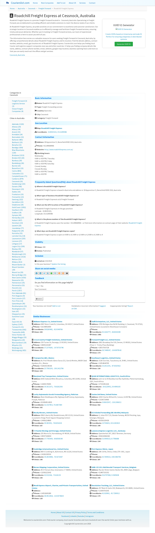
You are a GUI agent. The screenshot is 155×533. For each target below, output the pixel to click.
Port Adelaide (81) (19, 293)
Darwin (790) (17, 186)
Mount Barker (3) (18, 264)
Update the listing (58, 264)
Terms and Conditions (95, 512)
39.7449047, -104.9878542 (111, 350)
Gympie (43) (16, 215)
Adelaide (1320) (18, 124)
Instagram (89, 516)
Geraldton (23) (17, 202)
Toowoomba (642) (19, 329)
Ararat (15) (16, 132)
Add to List (56, 306)
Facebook (65, 516)
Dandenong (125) (18, 184)
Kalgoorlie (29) (18, 231)
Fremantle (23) (18, 197)
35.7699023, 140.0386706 (111, 457)
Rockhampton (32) (19, 306)
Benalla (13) (16, 145)
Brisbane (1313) (18, 155)
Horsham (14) (17, 223)
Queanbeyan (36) (18, 303)
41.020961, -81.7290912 (111, 493)
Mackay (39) (16, 249)
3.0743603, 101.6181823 (111, 423)
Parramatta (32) (18, 285)
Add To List (61, 3)
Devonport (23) (18, 189)
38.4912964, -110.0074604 (54, 496)
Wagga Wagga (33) (19, 337)
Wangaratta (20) (18, 340)
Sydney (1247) (17, 324)
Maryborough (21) (19, 254)
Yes (38, 286)
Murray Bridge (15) (19, 275)
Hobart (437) (17, 220)
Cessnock (31, 8)
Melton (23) (16, 259)
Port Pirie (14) (17, 301)
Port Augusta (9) (18, 296)
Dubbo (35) (16, 192)
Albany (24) (16, 127)
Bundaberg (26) (18, 163)
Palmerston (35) (18, 283)
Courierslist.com (20, 3)
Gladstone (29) (17, 205)
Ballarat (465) (17, 140)
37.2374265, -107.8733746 (54, 347)
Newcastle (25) (18, 280)
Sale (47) (15, 311)
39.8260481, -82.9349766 (53, 329)
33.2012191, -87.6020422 (111, 366)
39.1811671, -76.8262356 (53, 386)
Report (130, 306)
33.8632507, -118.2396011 (111, 402)
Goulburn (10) (17, 210)
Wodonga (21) (17, 348)
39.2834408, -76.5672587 (53, 457)
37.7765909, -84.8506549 (53, 438)
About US (72, 3)
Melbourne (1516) (19, 257)
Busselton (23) (17, 168)
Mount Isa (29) (17, 272)
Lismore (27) (17, 241)
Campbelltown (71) (19, 176)
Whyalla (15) (17, 345)
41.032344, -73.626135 (52, 475)
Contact (92, 3)
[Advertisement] (77, 73)
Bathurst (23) (17, 142)
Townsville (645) (18, 332)
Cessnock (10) (17, 181)
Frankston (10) (17, 194)
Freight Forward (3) (19, 101)
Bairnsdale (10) (18, 137)
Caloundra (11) (17, 173)
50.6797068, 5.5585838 (110, 475)
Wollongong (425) (19, 350)
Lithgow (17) (17, 244)
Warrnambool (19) (19, 342)
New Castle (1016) (19, 277)
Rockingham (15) (18, 309)
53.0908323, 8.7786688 (110, 438)
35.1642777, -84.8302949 (111, 332)
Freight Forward (44, 8)
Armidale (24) (17, 134)
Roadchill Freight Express (51, 128)
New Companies (47, 3)
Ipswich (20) (16, 225)
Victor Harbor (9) (18, 335)
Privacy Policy (80, 512)
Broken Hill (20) (18, 158)
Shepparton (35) (18, 314)
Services (82, 3)
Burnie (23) (16, 166)
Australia (21, 8)
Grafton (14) (16, 212)
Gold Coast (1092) (19, 207)
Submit (39, 299)
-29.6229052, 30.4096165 (111, 386)
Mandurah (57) (17, 251)
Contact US (69, 512)
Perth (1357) (17, 290)
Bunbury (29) (17, 160)
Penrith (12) (16, 288)
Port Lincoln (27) (18, 298)
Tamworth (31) (18, 327)
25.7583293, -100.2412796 (54, 368)
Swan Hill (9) (17, 322)
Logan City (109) (18, 246)
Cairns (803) (16, 171)
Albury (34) (16, 129)
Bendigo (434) (17, 147)
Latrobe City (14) (18, 236)
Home (35, 3)
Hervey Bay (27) (18, 218)
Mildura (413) (17, 262)
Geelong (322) (17, 199)
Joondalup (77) (18, 228)
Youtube (81, 516)
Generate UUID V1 (124, 44)
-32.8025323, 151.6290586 (57, 132)
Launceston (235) (18, 238)
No (42, 286)
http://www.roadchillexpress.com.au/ (58, 149)
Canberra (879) (17, 179)
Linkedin (73, 516)
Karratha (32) (17, 233)
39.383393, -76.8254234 (53, 423)
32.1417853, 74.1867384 (53, 405)
